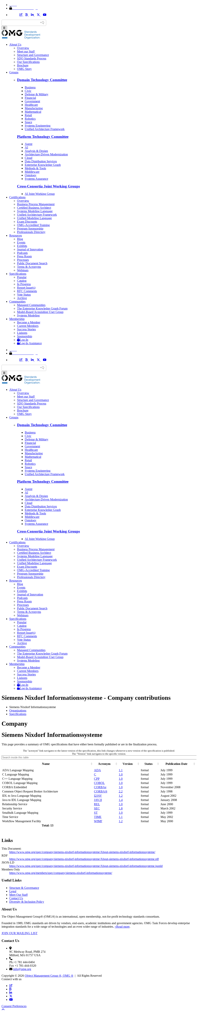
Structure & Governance (24, 887)
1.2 (121, 795)
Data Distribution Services (41, 161)
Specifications (17, 273)
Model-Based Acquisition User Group (40, 312)
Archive (22, 298)
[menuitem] (102, 710)
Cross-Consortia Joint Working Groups (48, 186)
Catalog (21, 280)
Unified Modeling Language (34, 218)
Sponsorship (24, 336)
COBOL (99, 783)
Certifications (17, 197)
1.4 (121, 800)
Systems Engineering (37, 125)
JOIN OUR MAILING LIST (20, 933)
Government (32, 101)
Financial (30, 97)
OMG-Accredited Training (33, 225)
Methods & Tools (35, 168)
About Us (15, 44)
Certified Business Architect (34, 207)
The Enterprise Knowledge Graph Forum (42, 308)
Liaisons (22, 332)
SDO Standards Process (31, 58)
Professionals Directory (31, 232)
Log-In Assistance (31, 343)
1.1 (121, 770)
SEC (97, 808)
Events (21, 242)
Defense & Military (36, 94)
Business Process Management (36, 204)
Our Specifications (28, 62)
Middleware (32, 171)
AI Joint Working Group (40, 193)
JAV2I (98, 800)
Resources (15, 235)
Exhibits (22, 246)
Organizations (17, 710)
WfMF (98, 821)
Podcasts (22, 253)
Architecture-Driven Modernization (46, 154)
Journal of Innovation (30, 249)
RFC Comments (27, 291)
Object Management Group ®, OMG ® (49, 975)
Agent (28, 144)
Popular (21, 277)
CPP (97, 778)
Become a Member (28, 322)
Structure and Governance (33, 55)
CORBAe (100, 787)
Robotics (30, 118)
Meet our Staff (26, 51)
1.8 (121, 808)
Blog (20, 239)
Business (30, 87)
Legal (12, 891)
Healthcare (31, 104)
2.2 (121, 791)
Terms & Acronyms (29, 266)
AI (26, 147)
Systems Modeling (28, 315)
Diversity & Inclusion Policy (26, 901)
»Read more (122, 926)
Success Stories (26, 329)
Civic (28, 90)
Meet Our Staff (18, 894)
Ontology (30, 175)
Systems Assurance (36, 178)
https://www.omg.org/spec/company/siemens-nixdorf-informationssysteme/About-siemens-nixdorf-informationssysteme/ (82, 852)
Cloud (28, 158)
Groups (13, 72)
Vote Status (24, 294)
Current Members (27, 325)
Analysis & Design (36, 151)
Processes (23, 259)
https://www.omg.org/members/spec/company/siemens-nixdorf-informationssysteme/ (60, 873)
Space (28, 122)
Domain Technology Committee (42, 80)
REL (97, 804)
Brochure (22, 65)
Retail (28, 115)
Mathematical (33, 111)
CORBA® (100, 791)
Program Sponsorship (30, 228)
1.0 (121, 774)
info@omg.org (22, 969)
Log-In (24, 339)
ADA (97, 770)
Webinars (22, 270)
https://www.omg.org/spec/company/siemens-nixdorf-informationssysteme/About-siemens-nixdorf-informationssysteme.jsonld (86, 866)
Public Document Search (32, 263)
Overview (23, 48)
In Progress (24, 284)
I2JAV (98, 795)
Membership (17, 319)
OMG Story (24, 68)
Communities (17, 301)
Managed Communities (31, 305)
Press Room (24, 256)
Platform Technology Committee (42, 137)
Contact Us (16, 898)
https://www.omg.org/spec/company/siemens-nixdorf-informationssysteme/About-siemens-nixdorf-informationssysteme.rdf (84, 859)
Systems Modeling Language (35, 211)
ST (96, 812)
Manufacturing (34, 108)
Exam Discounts (27, 221)
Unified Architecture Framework (45, 129)
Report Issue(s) (26, 287)
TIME (98, 817)
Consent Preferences (14, 1006)
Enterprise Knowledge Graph (43, 164)
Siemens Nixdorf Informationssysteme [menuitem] (32, 707)
